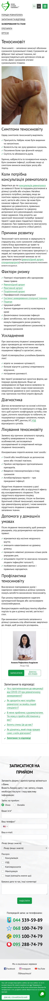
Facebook (11, 968)
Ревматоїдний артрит (14, 284)
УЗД (34, 420)
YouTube (41, 968)
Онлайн (21, 804)
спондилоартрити (10, 262)
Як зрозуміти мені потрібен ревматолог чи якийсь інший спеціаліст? (21, 704)
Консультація (11, 858)
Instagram (26, 968)
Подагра (8, 301)
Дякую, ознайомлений (15, 997)
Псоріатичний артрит (14, 291)
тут (31, 985)
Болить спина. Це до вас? (20, 724)
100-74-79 (27, 928)
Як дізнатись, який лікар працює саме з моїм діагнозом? (23, 731)
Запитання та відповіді (19, 737)
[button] (5, 826)
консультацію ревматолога (32, 185)
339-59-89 (27, 920)
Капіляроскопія (13, 866)
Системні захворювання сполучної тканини (25, 298)
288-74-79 (27, 944)
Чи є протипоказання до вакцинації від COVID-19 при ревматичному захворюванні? (25, 692)
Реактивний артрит (13, 287)
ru (34, 6)
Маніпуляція (11, 871)
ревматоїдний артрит (32, 259)
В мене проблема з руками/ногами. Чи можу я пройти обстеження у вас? (25, 716)
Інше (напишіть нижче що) (18, 875)
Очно (7, 804)
